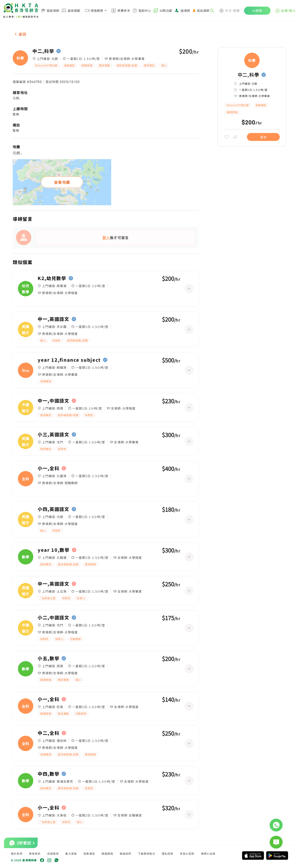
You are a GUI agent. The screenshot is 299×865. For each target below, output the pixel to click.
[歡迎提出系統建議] (276, 842)
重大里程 (71, 853)
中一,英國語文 (53, 319)
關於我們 (17, 853)
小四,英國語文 (53, 509)
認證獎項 (53, 853)
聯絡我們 (125, 853)
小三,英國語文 (53, 435)
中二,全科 (48, 733)
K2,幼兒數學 (52, 278)
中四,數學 (48, 774)
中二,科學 (43, 51)
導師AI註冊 (208, 853)
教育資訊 (35, 853)
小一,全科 (48, 468)
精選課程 (107, 853)
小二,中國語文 (53, 618)
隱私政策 (167, 853)
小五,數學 (48, 658)
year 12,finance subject (69, 360)
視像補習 (89, 853)
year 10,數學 (54, 550)
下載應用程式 (146, 853)
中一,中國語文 (53, 401)
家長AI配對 (187, 853)
